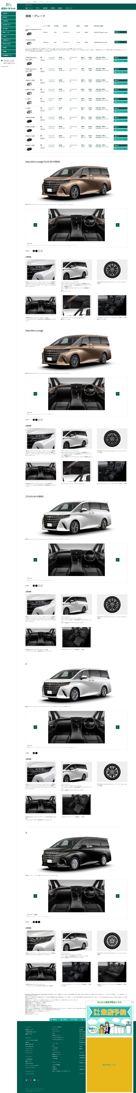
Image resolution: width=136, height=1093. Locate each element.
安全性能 (60, 8)
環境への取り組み (82, 1031)
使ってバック (54, 1029)
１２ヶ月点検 (55, 1048)
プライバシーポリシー (83, 1044)
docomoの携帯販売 (56, 1064)
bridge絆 (81, 1073)
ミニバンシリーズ (29, 1052)
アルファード (28, 5)
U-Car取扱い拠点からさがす (31, 1031)
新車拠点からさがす (29, 1029)
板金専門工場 (55, 1056)
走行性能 (53, 8)
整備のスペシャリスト (56, 1054)
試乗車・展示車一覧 (29, 1044)
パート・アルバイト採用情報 (84, 1060)
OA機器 (53, 1066)
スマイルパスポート (56, 1031)
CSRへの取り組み (82, 1034)
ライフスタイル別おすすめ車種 (32, 1040)
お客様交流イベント (83, 1069)
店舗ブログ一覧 (28, 1034)
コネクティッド (68, 8)
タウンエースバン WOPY (30, 1067)
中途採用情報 (81, 1057)
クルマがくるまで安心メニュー (58, 1037)
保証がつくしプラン (56, 1035)
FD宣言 (80, 1046)
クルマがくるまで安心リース (57, 1039)
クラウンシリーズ (29, 1048)
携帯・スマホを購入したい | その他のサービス (61, 1071)
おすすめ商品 (55, 1058)
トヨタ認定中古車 (29, 1059)
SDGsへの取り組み (82, 1036)
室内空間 (45, 8)
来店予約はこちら (109, 1065)
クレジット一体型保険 (56, 1027)
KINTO (53, 1033)
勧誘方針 (81, 1048)
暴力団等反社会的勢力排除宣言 (85, 1042)
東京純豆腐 (54, 1069)
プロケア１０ (55, 1050)
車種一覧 (27, 1042)
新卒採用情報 (81, 1055)
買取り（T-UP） (29, 1061)
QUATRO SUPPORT (29, 1063)
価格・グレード (29, 8)
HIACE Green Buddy (29, 1046)
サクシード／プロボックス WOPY (32, 1065)
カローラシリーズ (29, 1050)
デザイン (38, 8)
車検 (53, 1045)
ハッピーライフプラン (30, 1073)
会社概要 (81, 1029)
